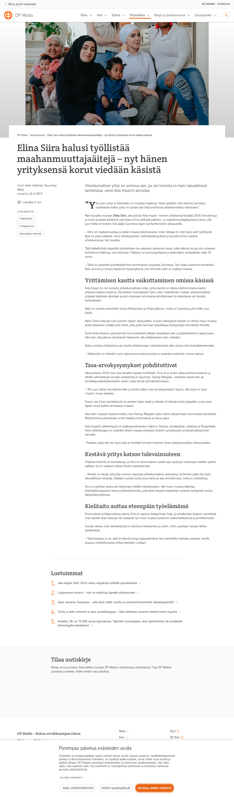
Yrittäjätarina (26, 226)
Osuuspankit (203, 15)
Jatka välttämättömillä (78, 788)
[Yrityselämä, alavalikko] (149, 15)
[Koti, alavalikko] (107, 15)
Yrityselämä (137, 15)
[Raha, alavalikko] (92, 15)
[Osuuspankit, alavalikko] (216, 15)
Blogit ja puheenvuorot (169, 15)
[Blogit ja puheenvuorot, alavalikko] (190, 15)
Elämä (116, 15)
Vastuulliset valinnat (30, 233)
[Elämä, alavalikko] (124, 15)
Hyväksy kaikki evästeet (155, 788)
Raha (84, 15)
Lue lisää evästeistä (70, 777)
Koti (99, 15)
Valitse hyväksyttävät (115, 788)
